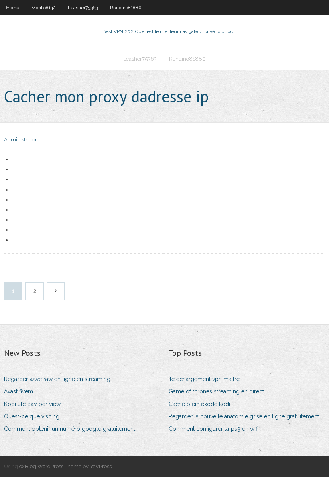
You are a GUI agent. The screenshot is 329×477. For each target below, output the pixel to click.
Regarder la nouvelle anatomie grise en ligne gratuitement (244, 416)
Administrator (20, 140)
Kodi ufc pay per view (32, 404)
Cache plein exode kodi (199, 404)
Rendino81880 (126, 7)
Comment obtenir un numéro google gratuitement (69, 429)
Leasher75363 (83, 7)
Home (12, 7)
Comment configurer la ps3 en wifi (213, 429)
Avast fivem (18, 391)
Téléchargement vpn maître (204, 379)
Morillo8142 (43, 7)
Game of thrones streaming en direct (216, 391)
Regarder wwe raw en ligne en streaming (57, 379)
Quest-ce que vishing (31, 416)
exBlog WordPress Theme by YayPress (65, 466)
